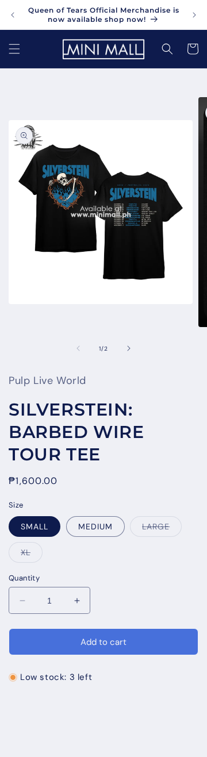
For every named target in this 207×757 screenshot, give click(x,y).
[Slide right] (128, 348)
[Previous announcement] (12, 15)
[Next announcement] (194, 15)
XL (32, 555)
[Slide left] (78, 348)
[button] (14, 49)
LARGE (162, 529)
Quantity (24, 578)
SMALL (34, 526)
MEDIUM (95, 526)
